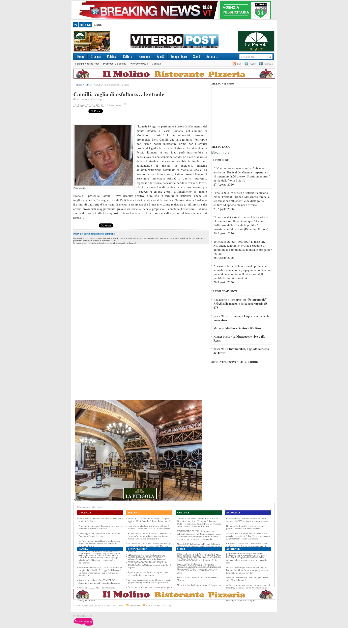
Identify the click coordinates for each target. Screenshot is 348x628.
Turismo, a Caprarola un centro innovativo (242, 318)
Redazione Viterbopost (91, 99)
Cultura (127, 56)
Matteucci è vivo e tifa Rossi (243, 328)
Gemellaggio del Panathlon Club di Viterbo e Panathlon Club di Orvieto (99, 534)
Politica (112, 56)
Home (80, 56)
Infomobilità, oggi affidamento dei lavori (241, 350)
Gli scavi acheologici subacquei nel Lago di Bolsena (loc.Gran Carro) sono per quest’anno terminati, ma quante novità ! (247, 570)
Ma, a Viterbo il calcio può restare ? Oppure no (199, 584)
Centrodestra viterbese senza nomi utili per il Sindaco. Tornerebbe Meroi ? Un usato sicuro (149, 527)
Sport (196, 56)
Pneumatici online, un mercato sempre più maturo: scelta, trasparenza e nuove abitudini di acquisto (150, 565)
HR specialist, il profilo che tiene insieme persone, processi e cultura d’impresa (245, 527)
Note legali (167, 605)
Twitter (252, 63)
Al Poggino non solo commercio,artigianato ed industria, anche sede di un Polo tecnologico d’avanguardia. (248, 587)
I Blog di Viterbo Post (87, 63)
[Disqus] (141, 295)
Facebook (268, 63)
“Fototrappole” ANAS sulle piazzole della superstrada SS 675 (240, 303)
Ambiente (212, 56)
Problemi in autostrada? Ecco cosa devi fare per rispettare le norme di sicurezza (101, 527)
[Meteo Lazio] (220, 153)
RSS (239, 63)
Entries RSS (134, 605)
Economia (144, 56)
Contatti (156, 63)
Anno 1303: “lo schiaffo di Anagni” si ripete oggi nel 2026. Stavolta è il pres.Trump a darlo (149, 520)
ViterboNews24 (139, 63)
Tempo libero (179, 56)
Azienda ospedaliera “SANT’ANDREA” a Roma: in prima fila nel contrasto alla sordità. (99, 581)
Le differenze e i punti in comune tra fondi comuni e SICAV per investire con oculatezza (247, 520)
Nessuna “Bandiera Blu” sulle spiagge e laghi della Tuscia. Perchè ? (247, 579)
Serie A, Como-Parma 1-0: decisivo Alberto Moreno (197, 579)
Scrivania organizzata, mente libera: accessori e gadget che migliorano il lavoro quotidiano (149, 581)
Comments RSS (153, 605)
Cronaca (96, 56)
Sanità (160, 56)
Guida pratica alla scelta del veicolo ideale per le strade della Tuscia (101, 520)
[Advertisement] (162, 115)
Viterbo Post (87, 605)
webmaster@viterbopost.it (126, 243)
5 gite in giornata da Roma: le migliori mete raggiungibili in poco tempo (148, 573)
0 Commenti (114, 105)
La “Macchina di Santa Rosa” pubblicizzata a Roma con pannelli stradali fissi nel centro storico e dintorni (99, 543)
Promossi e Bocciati (114, 63)
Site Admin (118, 605)
